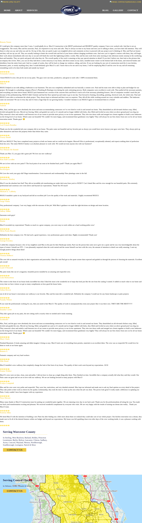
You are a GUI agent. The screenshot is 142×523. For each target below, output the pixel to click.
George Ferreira (6, 241)
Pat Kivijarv (5, 169)
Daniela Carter (6, 310)
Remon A (3, 351)
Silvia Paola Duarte (7, 231)
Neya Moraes (5, 398)
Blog (105, 10)
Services (32, 10)
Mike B (3, 84)
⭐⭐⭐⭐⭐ (5, 72)
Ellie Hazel (4, 361)
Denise (2, 221)
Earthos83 (4, 319)
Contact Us (14, 450)
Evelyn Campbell (7, 383)
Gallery (118, 10)
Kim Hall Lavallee (7, 159)
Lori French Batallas (8, 125)
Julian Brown (5, 290)
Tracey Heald (5, 137)
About (19, 10)
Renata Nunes (5, 42)
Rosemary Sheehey (7, 179)
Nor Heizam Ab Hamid (9, 150)
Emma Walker (6, 371)
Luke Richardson (7, 278)
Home (7, 10)
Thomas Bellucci (6, 255)
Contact (133, 10)
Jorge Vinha (5, 201)
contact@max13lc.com (129, 2)
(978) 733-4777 (14, 2)
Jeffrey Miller (5, 211)
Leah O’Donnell (6, 268)
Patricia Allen (5, 413)
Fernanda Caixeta (7, 74)
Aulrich (3, 106)
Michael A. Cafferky (8, 191)
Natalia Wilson (6, 300)
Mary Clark (5, 339)
